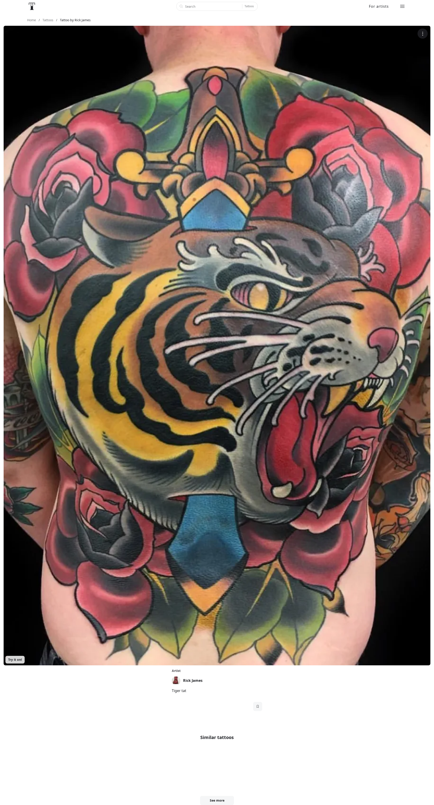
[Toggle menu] (402, 6)
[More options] (422, 33)
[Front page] (32, 6)
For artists (379, 6)
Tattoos (249, 6)
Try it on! (15, 659)
